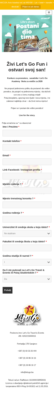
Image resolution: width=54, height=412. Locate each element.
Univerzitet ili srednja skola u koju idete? (26, 227)
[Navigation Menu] (49, 12)
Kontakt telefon (12, 141)
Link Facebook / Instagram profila (22, 169)
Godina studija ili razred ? (18, 256)
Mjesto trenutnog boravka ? (19, 198)
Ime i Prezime (11, 126)
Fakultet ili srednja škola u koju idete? (25, 241)
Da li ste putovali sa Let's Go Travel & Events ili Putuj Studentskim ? (23, 271)
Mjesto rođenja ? (13, 184)
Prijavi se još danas (30, 7)
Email (6, 155)
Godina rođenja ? (13, 213)
